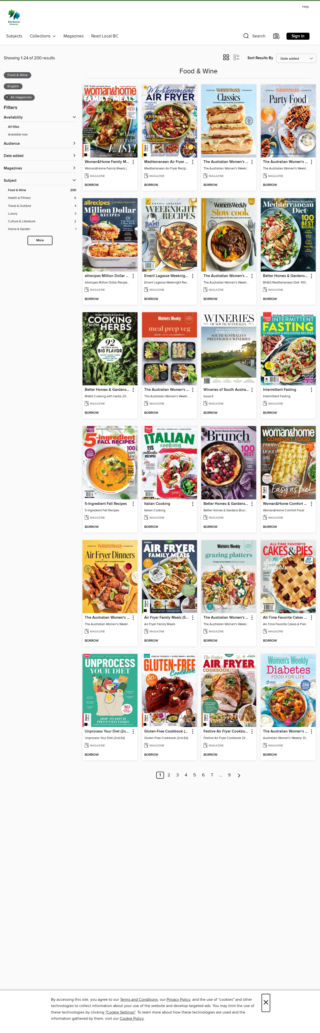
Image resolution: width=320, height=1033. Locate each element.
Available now (18, 135)
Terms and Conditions (139, 999)
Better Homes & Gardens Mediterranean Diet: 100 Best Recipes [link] (286, 276)
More (40, 240)
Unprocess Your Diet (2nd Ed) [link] (107, 731)
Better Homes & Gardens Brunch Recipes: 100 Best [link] (226, 504)
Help (305, 7)
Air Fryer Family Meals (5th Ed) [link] (167, 617)
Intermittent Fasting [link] (279, 390)
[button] (253, 37)
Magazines (74, 36)
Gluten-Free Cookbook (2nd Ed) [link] (167, 731)
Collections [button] (41, 36)
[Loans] (276, 37)
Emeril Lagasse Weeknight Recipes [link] (167, 276)
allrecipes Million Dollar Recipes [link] (107, 276)
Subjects (14, 36)
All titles (13, 127)
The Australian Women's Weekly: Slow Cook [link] (226, 276)
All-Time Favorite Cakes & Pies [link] (286, 617)
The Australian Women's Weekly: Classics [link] (226, 162)
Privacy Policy (178, 999)
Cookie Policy (132, 1018)
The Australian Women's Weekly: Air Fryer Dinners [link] (107, 617)
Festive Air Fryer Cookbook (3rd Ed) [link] (226, 731)
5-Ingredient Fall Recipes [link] (106, 504)
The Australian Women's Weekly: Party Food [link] (286, 162)
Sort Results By (260, 58)
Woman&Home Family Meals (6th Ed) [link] (107, 162)
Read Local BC (104, 36)
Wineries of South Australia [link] (226, 390)
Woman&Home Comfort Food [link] (286, 504)
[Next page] (239, 775)
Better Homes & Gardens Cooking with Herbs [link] (107, 390)
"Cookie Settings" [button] (120, 1012)
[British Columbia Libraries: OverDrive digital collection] (14, 17)
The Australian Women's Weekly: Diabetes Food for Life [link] (286, 731)
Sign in (298, 36)
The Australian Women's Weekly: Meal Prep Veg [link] (167, 390)
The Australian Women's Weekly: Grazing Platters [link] (226, 617)
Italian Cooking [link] (157, 504)
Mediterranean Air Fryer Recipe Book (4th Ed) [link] (167, 162)
